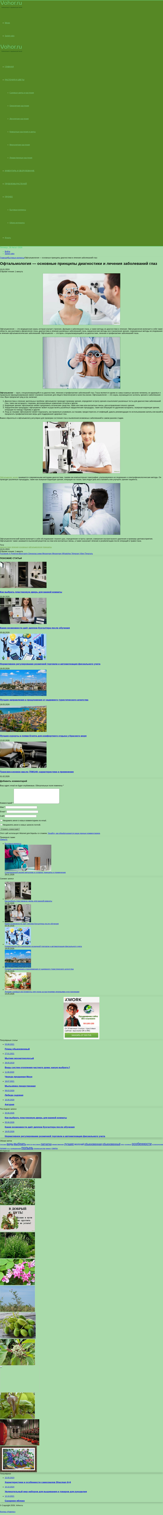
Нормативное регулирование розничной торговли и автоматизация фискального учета (50, 664)
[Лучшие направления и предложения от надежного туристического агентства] (23, 695)
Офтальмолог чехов (9, 477)
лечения (15, 547)
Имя (2, 807)
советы (54, 1148)
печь (8, 1148)
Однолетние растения (19, 106)
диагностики (5, 547)
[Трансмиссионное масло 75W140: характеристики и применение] (23, 767)
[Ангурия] (18, 1338)
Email (3, 812)
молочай (79, 1144)
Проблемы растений (16, 184)
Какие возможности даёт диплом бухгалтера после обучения (35, 628)
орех (122, 1144)
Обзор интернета (17, 223)
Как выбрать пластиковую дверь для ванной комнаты (31, 592)
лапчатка (46, 1144)
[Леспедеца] (17, 1284)
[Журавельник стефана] (17, 1311)
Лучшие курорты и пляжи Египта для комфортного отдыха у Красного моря (43, 736)
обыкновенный (111, 1144)
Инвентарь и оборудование (19, 171)
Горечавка (3, 1144)
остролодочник (157, 1144)
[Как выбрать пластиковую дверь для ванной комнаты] (23, 587)
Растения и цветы (14, 80)
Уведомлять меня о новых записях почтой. (22, 825)
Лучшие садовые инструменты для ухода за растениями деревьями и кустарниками (42, 992)
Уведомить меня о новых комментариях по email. (25, 821)
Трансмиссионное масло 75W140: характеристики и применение (37, 772)
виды (10, 1144)
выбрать (20, 1144)
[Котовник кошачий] (17, 1258)
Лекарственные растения (21, 158)
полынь (27, 1148)
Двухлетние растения (19, 119)
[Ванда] (19, 1391)
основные (23, 547)
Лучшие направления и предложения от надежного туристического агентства (44, 700)
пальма (3, 1148)
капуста (29, 1144)
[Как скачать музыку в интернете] (20, 1178)
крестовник (36, 1144)
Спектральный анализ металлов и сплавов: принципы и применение (35, 872)
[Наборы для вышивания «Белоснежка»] (18, 1472)
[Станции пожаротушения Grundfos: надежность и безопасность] (19, 1445)
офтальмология (35, 547)
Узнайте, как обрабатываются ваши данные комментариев (74, 833)
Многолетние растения (20, 145)
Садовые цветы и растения (22, 93)
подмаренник (15, 1148)
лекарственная (58, 1144)
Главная (3, 258)
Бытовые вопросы (18, 210)
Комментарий (6, 803)
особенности (142, 1144)
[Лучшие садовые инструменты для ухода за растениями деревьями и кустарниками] (18, 990)
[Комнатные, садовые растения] (11, 8)
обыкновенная (93, 1144)
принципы (47, 547)
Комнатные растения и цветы (23, 132)
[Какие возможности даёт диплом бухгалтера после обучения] (23, 623)
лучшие (69, 1144)
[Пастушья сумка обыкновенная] (17, 1204)
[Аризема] (17, 1418)
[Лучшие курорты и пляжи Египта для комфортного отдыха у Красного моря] (23, 731)
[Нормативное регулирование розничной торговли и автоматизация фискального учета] (23, 659)
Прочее (9, 197)
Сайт (2, 816)
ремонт (48, 1148)
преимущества (39, 1148)
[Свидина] (17, 1365)
